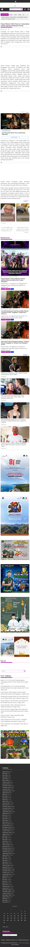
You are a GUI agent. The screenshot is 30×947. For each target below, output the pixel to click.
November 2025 (6, 787)
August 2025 (5, 792)
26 (11, 920)
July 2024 (4, 815)
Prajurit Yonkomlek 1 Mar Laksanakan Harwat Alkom (14, 724)
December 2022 (6, 848)
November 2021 (6, 870)
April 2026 (5, 778)
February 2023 (6, 844)
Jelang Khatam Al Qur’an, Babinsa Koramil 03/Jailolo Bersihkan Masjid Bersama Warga (22, 230)
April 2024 (5, 820)
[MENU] (28, 9)
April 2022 (5, 862)
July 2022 (4, 857)
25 (7, 920)
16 (25, 915)
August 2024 (5, 813)
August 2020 (5, 896)
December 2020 (6, 890)
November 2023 (6, 829)
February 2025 (6, 803)
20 (14, 918)
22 (21, 918)
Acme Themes (15, 944)
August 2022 (5, 855)
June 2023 (4, 837)
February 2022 (6, 865)
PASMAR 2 (4, 223)
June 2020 (4, 900)
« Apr (3, 926)
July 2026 (4, 773)
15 (21, 915)
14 (18, 915)
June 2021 (4, 879)
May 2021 (4, 881)
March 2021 (5, 884)
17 (4, 918)
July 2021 (4, 877)
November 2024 (6, 808)
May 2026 (4, 777)
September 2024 (6, 811)
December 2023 (6, 827)
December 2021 (6, 869)
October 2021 (6, 872)
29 (21, 920)
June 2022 (4, 858)
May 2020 (4, 902)
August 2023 (5, 834)
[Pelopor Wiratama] (2, 9)
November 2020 (6, 891)
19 (11, 918)
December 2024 (6, 806)
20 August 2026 (5, 309)
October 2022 (6, 851)
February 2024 (6, 824)
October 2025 (6, 789)
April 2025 (5, 799)
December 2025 (6, 785)
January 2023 (5, 846)
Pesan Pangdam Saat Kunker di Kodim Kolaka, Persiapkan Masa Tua (7, 229)
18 (7, 918)
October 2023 (6, 830)
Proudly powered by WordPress (9, 943)
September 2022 (6, 853)
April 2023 (5, 841)
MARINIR (3, 289)
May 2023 (4, 839)
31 (4, 922)
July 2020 (4, 898)
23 (25, 918)
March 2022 (5, 863)
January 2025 (5, 804)
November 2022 (6, 850)
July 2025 (4, 794)
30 (25, 920)
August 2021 (5, 876)
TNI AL (12, 289)
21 (18, 918)
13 (14, 915)
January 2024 (5, 825)
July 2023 (4, 836)
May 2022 (4, 860)
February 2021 (6, 886)
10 (4, 915)
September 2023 (6, 832)
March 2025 (5, 801)
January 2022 (5, 867)
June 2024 (4, 817)
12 (11, 915)
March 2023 (5, 843)
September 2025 (6, 791)
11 (7, 915)
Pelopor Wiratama (14, 276)
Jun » (7, 926)
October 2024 (6, 810)
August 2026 (5, 771)
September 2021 (6, 874)
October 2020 (6, 893)
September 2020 (6, 895)
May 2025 (4, 797)
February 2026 (6, 782)
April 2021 (5, 883)
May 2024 (4, 818)
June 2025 (4, 796)
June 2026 (4, 775)
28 (18, 920)
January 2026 (5, 784)
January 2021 (5, 888)
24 (4, 920)
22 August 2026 (5, 276)
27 (14, 920)
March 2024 (5, 822)
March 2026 (5, 780)
